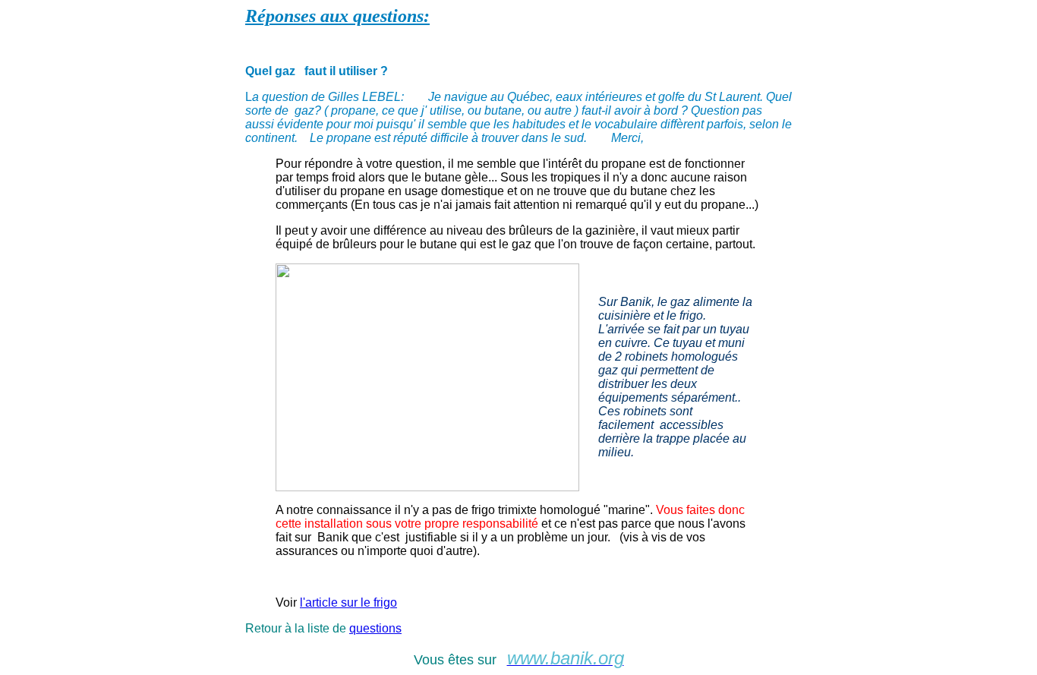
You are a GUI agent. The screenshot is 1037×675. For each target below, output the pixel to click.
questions (375, 628)
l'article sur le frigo (348, 602)
